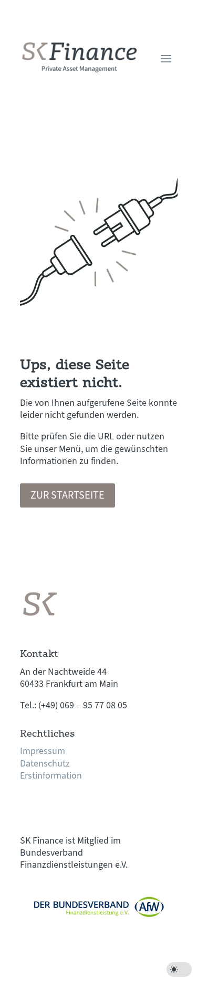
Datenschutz (45, 763)
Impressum (42, 751)
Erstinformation (51, 775)
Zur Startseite (67, 495)
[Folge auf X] (49, 806)
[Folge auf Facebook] (28, 806)
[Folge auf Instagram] (70, 806)
